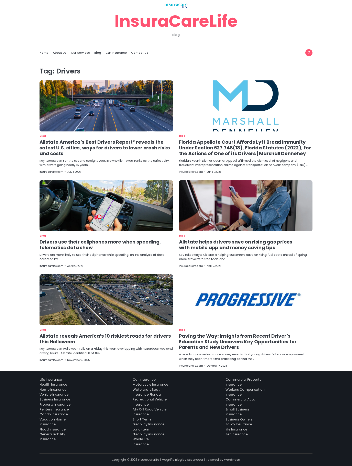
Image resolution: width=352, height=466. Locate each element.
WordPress (232, 460)
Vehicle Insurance (54, 394)
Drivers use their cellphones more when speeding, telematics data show (100, 245)
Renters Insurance (54, 409)
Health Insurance (53, 384)
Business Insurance (55, 399)
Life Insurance (51, 379)
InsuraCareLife (176, 21)
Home (44, 53)
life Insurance (236, 429)
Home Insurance (53, 389)
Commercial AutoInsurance (240, 402)
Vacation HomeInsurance (53, 422)
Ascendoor (195, 460)
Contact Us (139, 53)
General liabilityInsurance (52, 437)
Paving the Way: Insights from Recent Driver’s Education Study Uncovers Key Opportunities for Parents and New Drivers (238, 342)
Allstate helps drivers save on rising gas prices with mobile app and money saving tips (235, 245)
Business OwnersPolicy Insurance (239, 422)
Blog (97, 53)
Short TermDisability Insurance (148, 422)
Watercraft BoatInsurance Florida (147, 392)
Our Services (80, 53)
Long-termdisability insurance (148, 432)
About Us (59, 53)
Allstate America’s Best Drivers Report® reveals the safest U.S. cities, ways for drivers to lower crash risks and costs (105, 148)
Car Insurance (116, 53)
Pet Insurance (237, 434)
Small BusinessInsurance (237, 412)
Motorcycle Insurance (150, 384)
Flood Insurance (53, 429)
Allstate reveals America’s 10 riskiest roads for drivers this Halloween (105, 339)
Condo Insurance (54, 414)
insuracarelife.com (51, 171)
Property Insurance (55, 404)
